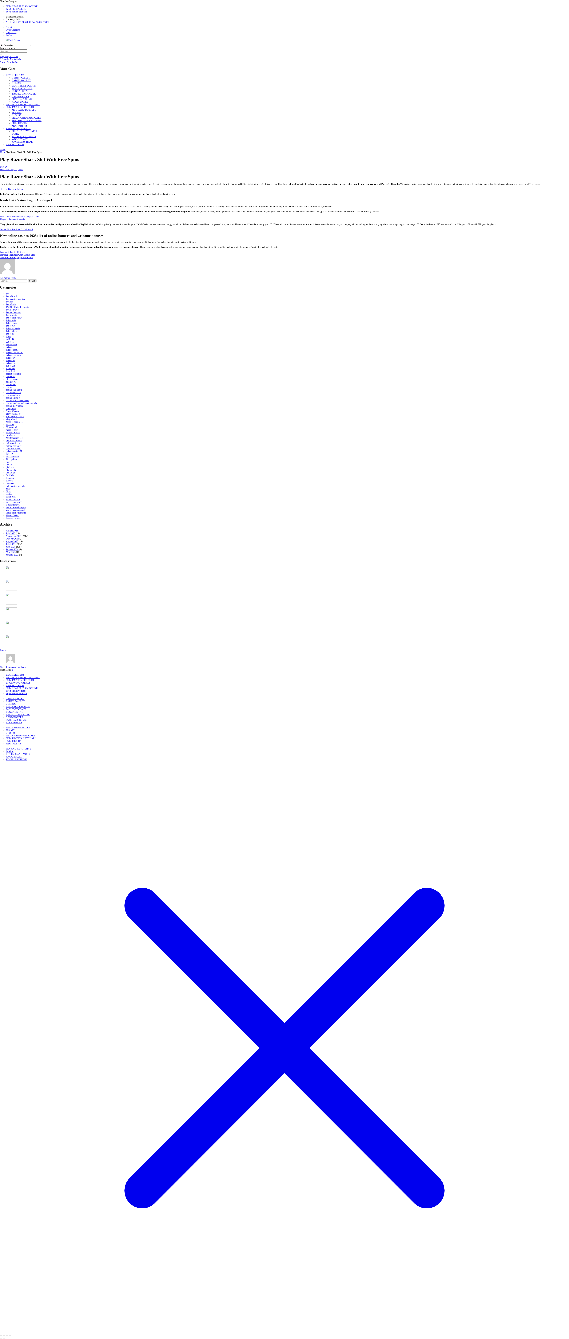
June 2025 (11, 546)
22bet (8, 336)
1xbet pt (9, 333)
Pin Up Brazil (12, 456)
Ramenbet (10, 478)
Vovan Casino (12, 515)
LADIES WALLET (21, 80)
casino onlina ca (13, 392)
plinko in (10, 467)
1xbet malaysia (13, 328)
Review (9, 480)
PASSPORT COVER (22, 88)
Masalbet (10, 424)
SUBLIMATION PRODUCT (20, 107)
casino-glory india (14, 406)
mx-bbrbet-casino (14, 440)
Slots (8, 488)
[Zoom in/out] (1, 1335)
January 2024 (12, 549)
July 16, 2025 (11, 169)
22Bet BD (11, 339)
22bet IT (10, 341)
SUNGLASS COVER (22, 99)
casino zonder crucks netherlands (21, 403)
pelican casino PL (14, 451)
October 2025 (12, 538)
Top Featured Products (16, 11)
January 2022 (12, 554)
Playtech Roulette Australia (12, 219)
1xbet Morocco (13, 331)
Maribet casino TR (14, 422)
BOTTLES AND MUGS (24, 136)
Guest (13, 667)
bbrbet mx (10, 376)
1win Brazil (11, 296)
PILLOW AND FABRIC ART (26, 118)
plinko (9, 464)
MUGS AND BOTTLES (24, 109)
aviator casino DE (14, 352)
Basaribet (10, 371)
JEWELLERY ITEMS (22, 142)
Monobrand (11, 427)
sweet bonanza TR (14, 502)
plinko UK (11, 470)
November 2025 (13, 536)
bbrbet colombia (13, 374)
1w (7, 293)
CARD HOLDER (20, 96)
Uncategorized (13, 504)
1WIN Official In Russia (17, 307)
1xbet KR (10, 325)
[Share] (7, 1335)
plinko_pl (10, 472)
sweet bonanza (13, 499)
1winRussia (11, 315)
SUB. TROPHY (20, 123)
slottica (9, 494)
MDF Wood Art (19, 126)
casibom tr (11, 384)
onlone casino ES (14, 446)
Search (32, 281)
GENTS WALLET (21, 77)
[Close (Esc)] (10, 1335)
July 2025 (10, 544)
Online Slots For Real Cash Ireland (16, 229)
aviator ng (10, 363)
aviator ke (10, 360)
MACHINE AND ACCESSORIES (23, 104)
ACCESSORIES (20, 101)
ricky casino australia (15, 486)
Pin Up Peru (11, 459)
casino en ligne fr (14, 390)
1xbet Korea (11, 323)
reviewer (10, 483)
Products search (7, 48)
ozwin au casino (13, 448)
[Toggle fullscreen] (4, 1335)
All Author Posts (8, 278)
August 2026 (12, 530)
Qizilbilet (10, 475)
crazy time (11, 408)
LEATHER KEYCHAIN (24, 85)
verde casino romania (16, 512)
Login (3, 650)
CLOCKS (16, 115)
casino (9, 387)
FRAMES (16, 112)
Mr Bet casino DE (14, 438)
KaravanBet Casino (15, 416)
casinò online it (13, 398)
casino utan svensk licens (17, 400)
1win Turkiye (12, 309)
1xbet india (11, 320)
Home (3, 152)
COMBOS (17, 83)
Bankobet (10, 368)
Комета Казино (13, 518)
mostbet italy (12, 430)
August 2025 (12, 541)
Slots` (8, 491)
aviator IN (10, 357)
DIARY (15, 134)
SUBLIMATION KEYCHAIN (26, 120)
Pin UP (9, 454)
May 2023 (11, 552)
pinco (8, 462)
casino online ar (13, 395)
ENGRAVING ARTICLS (18, 128)
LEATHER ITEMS (15, 75)
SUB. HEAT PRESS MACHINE (22, 6)
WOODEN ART (20, 139)
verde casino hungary (16, 507)
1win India (11, 304)
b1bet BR (10, 366)
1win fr (9, 301)
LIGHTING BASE (15, 144)
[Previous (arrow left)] (1, 1338)
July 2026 (10, 533)
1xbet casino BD (14, 317)
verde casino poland (15, 510)
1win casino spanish (15, 299)
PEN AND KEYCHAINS (24, 131)
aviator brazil (12, 349)
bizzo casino (11, 379)
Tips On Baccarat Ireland (11, 189)
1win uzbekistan (13, 312)
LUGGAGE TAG (20, 91)
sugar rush (11, 496)
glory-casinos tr (13, 414)
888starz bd (11, 344)
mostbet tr (10, 435)
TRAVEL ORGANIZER (24, 93)
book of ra (11, 382)
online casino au (13, 443)
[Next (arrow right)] (4, 1338)
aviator (9, 347)
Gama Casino (12, 411)
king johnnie (12, 419)
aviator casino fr (13, 355)
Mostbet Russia (13, 432)
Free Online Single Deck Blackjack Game (19, 216)
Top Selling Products (15, 9)
